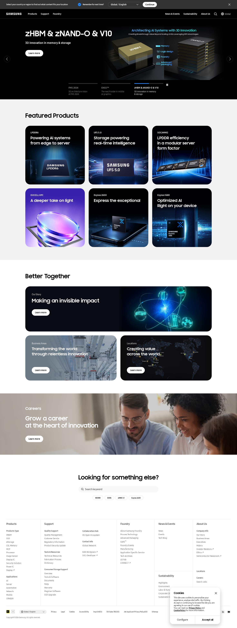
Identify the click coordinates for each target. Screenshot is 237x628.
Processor (10, 552)
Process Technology (129, 534)
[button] (83, 89)
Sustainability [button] (190, 13)
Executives (201, 542)
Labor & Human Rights (168, 589)
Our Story (201, 535)
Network (10, 591)
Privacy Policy (195, 608)
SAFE (123, 541)
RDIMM (97, 498)
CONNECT (124, 563)
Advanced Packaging (129, 538)
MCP (8, 549)
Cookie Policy (179, 610)
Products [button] (32, 13)
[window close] (216, 593)
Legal (63, 612)
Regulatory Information (54, 542)
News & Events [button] (172, 13)
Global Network (89, 545)
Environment (164, 586)
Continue (149, 4)
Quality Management (53, 535)
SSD (8, 538)
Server (9, 584)
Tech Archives (126, 556)
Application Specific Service (132, 552)
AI (7, 580)
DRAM (9, 535)
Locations (201, 571)
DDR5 (109, 498)
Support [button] (45, 13)
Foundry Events (127, 545)
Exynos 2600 (136, 498)
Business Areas (203, 538)
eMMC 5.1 (121, 498)
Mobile (9, 594)
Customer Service (51, 538)
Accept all (207, 619)
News (160, 530)
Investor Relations (204, 549)
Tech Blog (162, 538)
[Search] (82, 489)
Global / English (119, 4)
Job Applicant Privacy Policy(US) (135, 612)
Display (9, 570)
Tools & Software (51, 577)
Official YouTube (229, 612)
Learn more (34, 53)
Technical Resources (53, 555)
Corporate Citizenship (167, 593)
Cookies (72, 612)
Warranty (48, 587)
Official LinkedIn (223, 612)
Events (161, 534)
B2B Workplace (89, 552)
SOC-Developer (89, 555)
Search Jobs (202, 581)
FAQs (46, 584)
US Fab (123, 559)
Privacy (53, 612)
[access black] (8, 611)
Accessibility (84, 612)
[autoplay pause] (167, 85)
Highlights (162, 582)
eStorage (10, 542)
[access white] (13, 611)
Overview (48, 573)
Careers (200, 577)
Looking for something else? (118, 477)
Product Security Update (54, 545)
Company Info (202, 530)
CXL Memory (11, 545)
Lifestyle (9, 598)
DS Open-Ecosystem (91, 535)
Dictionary (48, 563)
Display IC (10, 559)
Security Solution (13, 563)
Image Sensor (12, 556)
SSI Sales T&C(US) (113, 612)
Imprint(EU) (97, 612)
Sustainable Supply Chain (169, 597)
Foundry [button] (57, 13)
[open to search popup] (215, 14)
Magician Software (52, 591)
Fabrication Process (52, 559)
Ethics (199, 552)
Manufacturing (126, 549)
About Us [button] (205, 13)
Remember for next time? (93, 4)
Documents (49, 580)
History (200, 545)
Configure (182, 619)
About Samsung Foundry (131, 530)
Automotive (11, 587)
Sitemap (155, 612)
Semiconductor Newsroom (208, 556)
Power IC (10, 566)
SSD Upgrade (50, 594)
